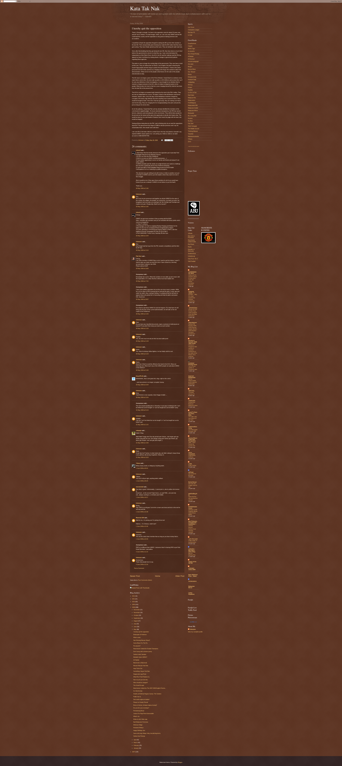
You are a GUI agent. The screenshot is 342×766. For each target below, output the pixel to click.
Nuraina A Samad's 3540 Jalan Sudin (192, 342)
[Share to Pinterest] (172, 140)
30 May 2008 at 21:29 (142, 354)
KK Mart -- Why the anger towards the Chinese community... (192, 298)
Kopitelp (190, 90)
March (136, 742)
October (136, 615)
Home (157, 576)
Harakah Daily (192, 79)
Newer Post (135, 576)
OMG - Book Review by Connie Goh (191, 444)
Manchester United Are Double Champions (145, 648)
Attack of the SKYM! (192, 562)
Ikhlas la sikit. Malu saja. (140, 719)
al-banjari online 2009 (191, 568)
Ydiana (138, 463)
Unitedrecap (191, 256)
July (135, 623)
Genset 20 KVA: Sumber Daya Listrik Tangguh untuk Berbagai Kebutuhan (192, 312)
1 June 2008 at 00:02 (142, 468)
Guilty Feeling (192, 465)
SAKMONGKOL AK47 (192, 272)
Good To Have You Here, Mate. (192, 414)
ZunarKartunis (192, 43)
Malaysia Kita (192, 97)
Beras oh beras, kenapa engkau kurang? (145, 705)
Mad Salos (191, 95)
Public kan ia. (137, 696)
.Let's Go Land (192, 539)
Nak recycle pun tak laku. (140, 679)
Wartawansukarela (193, 136)
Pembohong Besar (138, 710)
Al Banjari (190, 56)
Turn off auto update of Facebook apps (192, 367)
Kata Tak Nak (145, 8)
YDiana (190, 139)
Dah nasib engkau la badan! (141, 699)
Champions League (193, 30)
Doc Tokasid (191, 72)
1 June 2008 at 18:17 (142, 497)
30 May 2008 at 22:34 (142, 384)
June (135, 626)
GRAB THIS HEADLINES (192, 146)
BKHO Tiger (191, 48)
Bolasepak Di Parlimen (140, 634)
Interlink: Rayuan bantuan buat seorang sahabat (192, 529)
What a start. (137, 637)
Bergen (190, 66)
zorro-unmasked (191, 453)
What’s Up (136, 716)
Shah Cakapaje (192, 126)
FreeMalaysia (192, 103)
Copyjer (190, 46)
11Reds (190, 233)
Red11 (190, 247)
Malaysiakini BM (193, 105)
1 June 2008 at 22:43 (142, 539)
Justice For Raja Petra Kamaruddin (143, 713)
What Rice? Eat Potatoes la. (141, 677)
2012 (133, 596)
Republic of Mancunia (191, 250)
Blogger (180, 762)
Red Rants (191, 244)
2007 (133, 752)
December (137, 609)
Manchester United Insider (192, 240)
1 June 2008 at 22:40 (142, 526)
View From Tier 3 (193, 258)
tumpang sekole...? (191, 292)
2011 (133, 599)
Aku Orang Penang (193, 54)
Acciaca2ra (191, 51)
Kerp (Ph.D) (139, 376)
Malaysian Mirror (193, 110)
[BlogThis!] (167, 140)
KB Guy (190, 84)
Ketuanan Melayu (138, 727)
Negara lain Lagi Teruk (139, 674)
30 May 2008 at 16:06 (142, 268)
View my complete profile (195, 632)
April (135, 739)
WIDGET (197, 146)
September (137, 618)
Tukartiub (190, 134)
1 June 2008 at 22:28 (142, 512)
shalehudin (191, 400)
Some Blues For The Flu (140, 643)
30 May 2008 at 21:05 (142, 314)
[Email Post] (162, 140)
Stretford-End (192, 253)
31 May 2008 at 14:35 (142, 443)
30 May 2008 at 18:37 (142, 299)
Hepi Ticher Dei (137, 668)
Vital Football (191, 261)
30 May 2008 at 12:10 (142, 250)
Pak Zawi (139, 256)
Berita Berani (192, 482)
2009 (133, 604)
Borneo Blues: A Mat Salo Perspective (192, 439)
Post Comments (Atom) (145, 580)
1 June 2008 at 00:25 (142, 481)
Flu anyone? (136, 646)
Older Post (179, 576)
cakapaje (138, 430)
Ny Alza (190, 121)
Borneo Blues (192, 69)
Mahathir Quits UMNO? (140, 657)
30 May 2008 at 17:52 (142, 281)
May (135, 629)
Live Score (191, 27)
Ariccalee (190, 64)
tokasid (138, 150)
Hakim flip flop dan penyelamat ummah (192, 498)
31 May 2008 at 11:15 (142, 424)
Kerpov (190, 87)
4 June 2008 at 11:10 (142, 551)
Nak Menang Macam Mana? (141, 640)
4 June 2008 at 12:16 (142, 564)
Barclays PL (191, 32)
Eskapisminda (192, 77)
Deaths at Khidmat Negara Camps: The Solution (147, 694)
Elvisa (189, 74)
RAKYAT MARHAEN (191, 376)
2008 (133, 607)
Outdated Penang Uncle (192, 363)
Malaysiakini (191, 100)
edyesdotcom (192, 322)
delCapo (191, 472)
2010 (133, 601)
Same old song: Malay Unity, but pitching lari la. (147, 733)
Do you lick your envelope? (141, 708)
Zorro (189, 141)
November (137, 612)
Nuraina (190, 118)
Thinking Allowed (193, 131)
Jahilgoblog (191, 82)
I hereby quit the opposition (141, 632)
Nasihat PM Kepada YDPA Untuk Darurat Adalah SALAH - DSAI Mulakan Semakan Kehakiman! (192, 329)
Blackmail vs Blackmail (140, 662)
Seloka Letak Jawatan (139, 654)
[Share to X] (169, 140)
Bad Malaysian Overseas (140, 722)
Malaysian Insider (193, 108)
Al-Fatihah (136, 660)
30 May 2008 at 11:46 (142, 188)
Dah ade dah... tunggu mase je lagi (192, 485)
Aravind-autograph (193, 61)
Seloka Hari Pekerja (139, 736)
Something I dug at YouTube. (141, 671)
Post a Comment (139, 568)
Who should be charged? (140, 682)
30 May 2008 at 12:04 (142, 235)
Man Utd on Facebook (191, 236)
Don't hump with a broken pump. (142, 651)
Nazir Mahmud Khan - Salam (192, 575)
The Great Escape (138, 685)
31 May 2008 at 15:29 (142, 457)
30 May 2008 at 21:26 (142, 328)
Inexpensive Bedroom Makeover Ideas (192, 404)
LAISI (190, 464)
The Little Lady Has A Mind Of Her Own (192, 418)
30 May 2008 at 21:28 (142, 341)
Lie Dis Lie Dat (192, 92)
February (136, 745)
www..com (193, 621)
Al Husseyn (191, 59)
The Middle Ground (193, 128)
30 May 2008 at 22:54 (142, 397)
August (136, 621)
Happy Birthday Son (139, 730)
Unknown (139, 194)
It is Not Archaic (137, 691)
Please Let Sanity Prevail (140, 702)
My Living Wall (192, 115)
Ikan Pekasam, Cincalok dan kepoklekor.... (192, 523)
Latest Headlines (191, 593)
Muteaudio (191, 113)
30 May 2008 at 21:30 (142, 370)
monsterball (139, 487)
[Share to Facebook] (170, 140)
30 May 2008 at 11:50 (142, 206)
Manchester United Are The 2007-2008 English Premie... (149, 688)
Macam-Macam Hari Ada (140, 665)
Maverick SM (140, 517)
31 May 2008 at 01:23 (142, 410)
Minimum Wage (137, 725)
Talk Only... (191, 390)
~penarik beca (192, 307)
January (136, 748)
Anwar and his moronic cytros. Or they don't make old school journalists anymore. (192, 279)
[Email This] (165, 140)
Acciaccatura (192, 581)
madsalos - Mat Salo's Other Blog (191, 550)
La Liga (190, 35)
